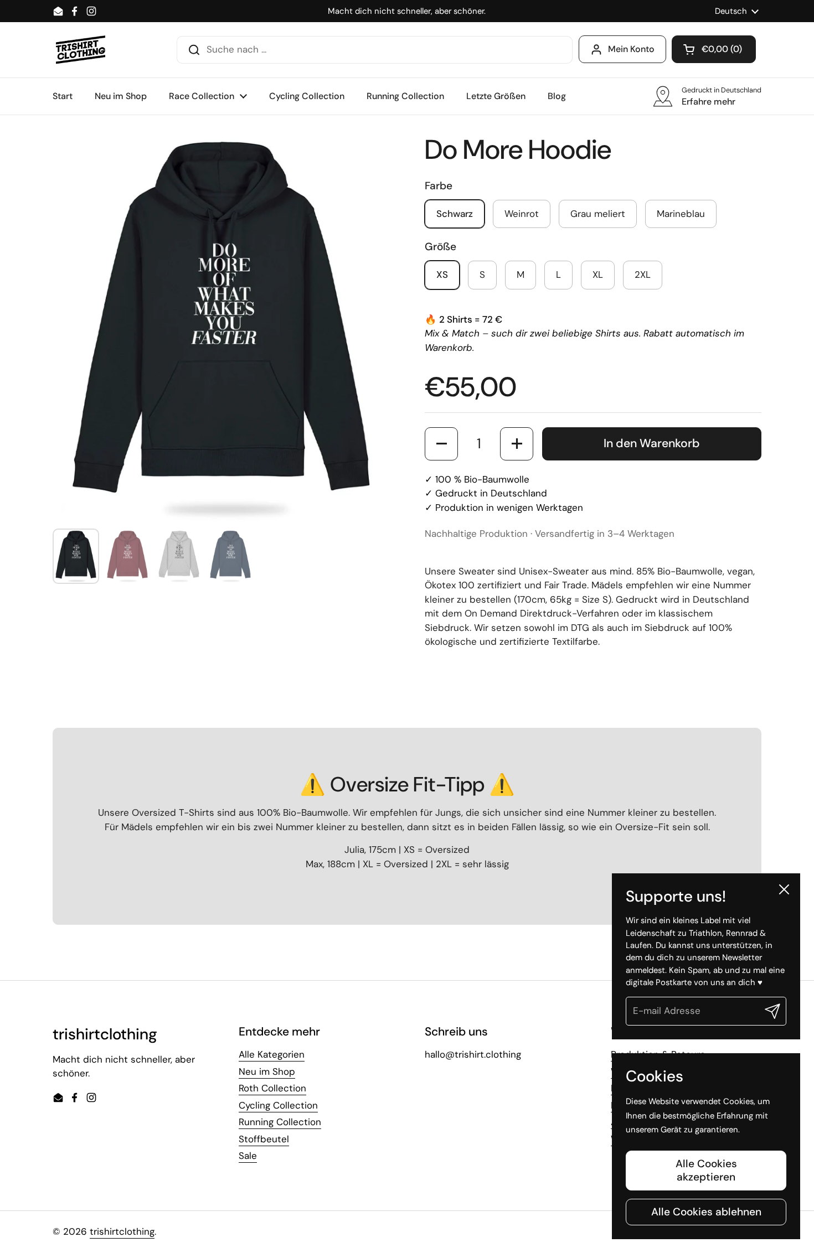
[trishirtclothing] (81, 49)
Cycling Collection (278, 1105)
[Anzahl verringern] (441, 443)
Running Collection (280, 1122)
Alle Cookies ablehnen (706, 1212)
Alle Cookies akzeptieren (706, 1170)
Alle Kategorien (272, 1054)
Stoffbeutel (264, 1139)
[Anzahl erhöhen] (516, 443)
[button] (714, 49)
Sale (248, 1156)
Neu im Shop (267, 1071)
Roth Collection (272, 1088)
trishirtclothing (122, 1231)
